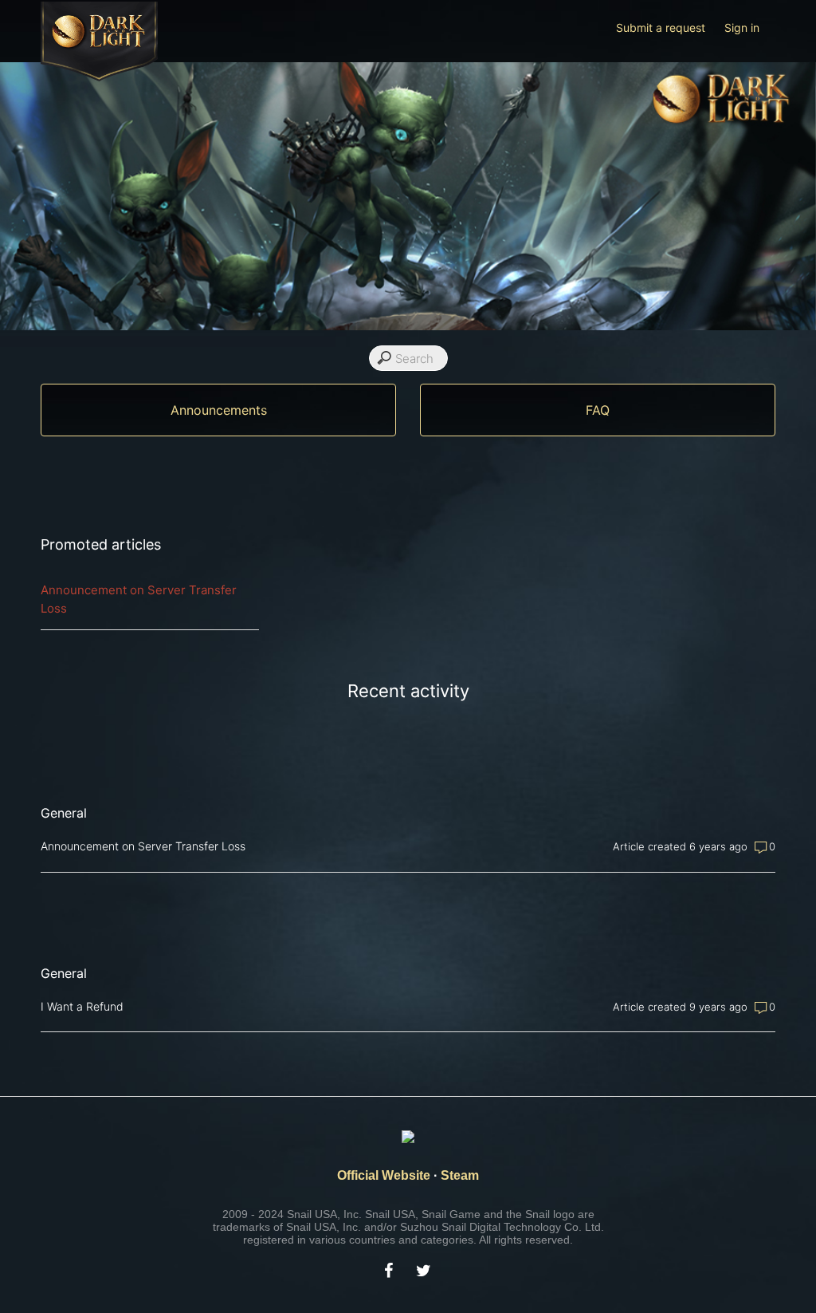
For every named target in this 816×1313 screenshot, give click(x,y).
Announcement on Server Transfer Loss (139, 599)
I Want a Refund (82, 1006)
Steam (460, 1175)
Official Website (383, 1175)
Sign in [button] (741, 27)
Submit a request (660, 27)
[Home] (99, 77)
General (64, 813)
